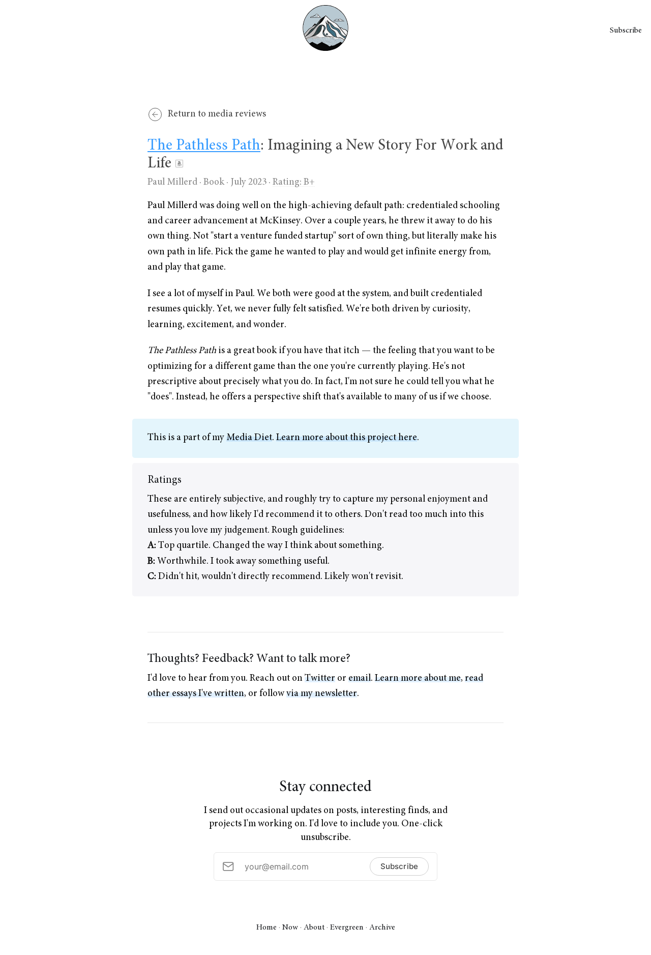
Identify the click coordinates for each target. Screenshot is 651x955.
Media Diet (249, 438)
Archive (382, 927)
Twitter (320, 678)
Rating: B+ (294, 182)
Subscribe (626, 30)
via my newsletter (321, 694)
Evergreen (347, 927)
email (359, 678)
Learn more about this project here (346, 438)
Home (266, 927)
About (314, 927)
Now (290, 927)
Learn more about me (418, 678)
